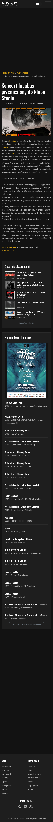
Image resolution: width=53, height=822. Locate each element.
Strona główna (8, 72)
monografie (6, 785)
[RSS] (31, 806)
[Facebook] (19, 806)
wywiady (5, 793)
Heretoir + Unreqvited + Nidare (18, 539)
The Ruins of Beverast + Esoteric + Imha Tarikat (26, 604)
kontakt (31, 789)
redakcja (31, 766)
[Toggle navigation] (47, 4)
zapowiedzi (6, 774)
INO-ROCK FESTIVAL (13, 402)
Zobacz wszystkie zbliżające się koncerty (26, 624)
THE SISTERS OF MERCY (15, 550)
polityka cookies (34, 778)
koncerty (5, 770)
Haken (7, 528)
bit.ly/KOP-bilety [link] (9, 247)
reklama (31, 782)
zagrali (4, 782)
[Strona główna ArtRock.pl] (10, 4)
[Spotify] (25, 806)
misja (30, 770)
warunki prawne (34, 774)
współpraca (33, 785)
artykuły (5, 789)
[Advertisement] (26, 38)
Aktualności (22, 72)
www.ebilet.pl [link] (8, 250)
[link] (12, 141)
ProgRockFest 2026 (14, 416)
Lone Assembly (11, 572)
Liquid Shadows (11, 495)
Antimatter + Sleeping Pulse (17, 430)
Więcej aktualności (26, 323)
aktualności (6, 766)
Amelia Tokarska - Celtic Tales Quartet (22, 441)
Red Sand (9, 517)
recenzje (5, 778)
